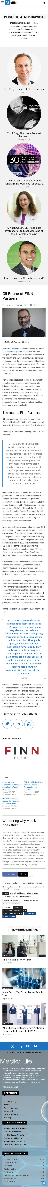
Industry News (30, 913)
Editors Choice (7, 955)
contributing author (14, 351)
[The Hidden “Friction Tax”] (24, 946)
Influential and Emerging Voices (30, 887)
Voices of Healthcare (11, 904)
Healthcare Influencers (22, 897)
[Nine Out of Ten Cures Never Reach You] (24, 978)
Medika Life (9, 342)
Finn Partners (32, 893)
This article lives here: (10, 887)
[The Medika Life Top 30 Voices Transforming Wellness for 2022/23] (24, 160)
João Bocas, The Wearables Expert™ (24, 278)
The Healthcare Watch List (13, 913)
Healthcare (18, 907)
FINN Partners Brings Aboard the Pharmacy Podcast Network (11, 801)
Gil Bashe (7, 897)
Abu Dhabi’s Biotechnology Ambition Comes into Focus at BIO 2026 (23, 1030)
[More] (31, 874)
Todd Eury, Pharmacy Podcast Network (24, 135)
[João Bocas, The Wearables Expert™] (24, 258)
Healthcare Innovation (12, 900)
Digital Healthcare (17, 893)
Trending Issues (9, 916)
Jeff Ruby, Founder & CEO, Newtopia (24, 89)
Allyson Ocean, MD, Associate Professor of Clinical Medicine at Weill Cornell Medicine (24, 230)
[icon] (12, 1047)
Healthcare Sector (31, 900)
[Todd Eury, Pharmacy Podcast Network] (24, 113)
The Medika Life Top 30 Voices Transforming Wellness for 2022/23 (24, 182)
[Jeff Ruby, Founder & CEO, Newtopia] (24, 69)
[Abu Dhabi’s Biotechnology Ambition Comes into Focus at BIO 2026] (24, 1014)
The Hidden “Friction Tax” (17, 959)
